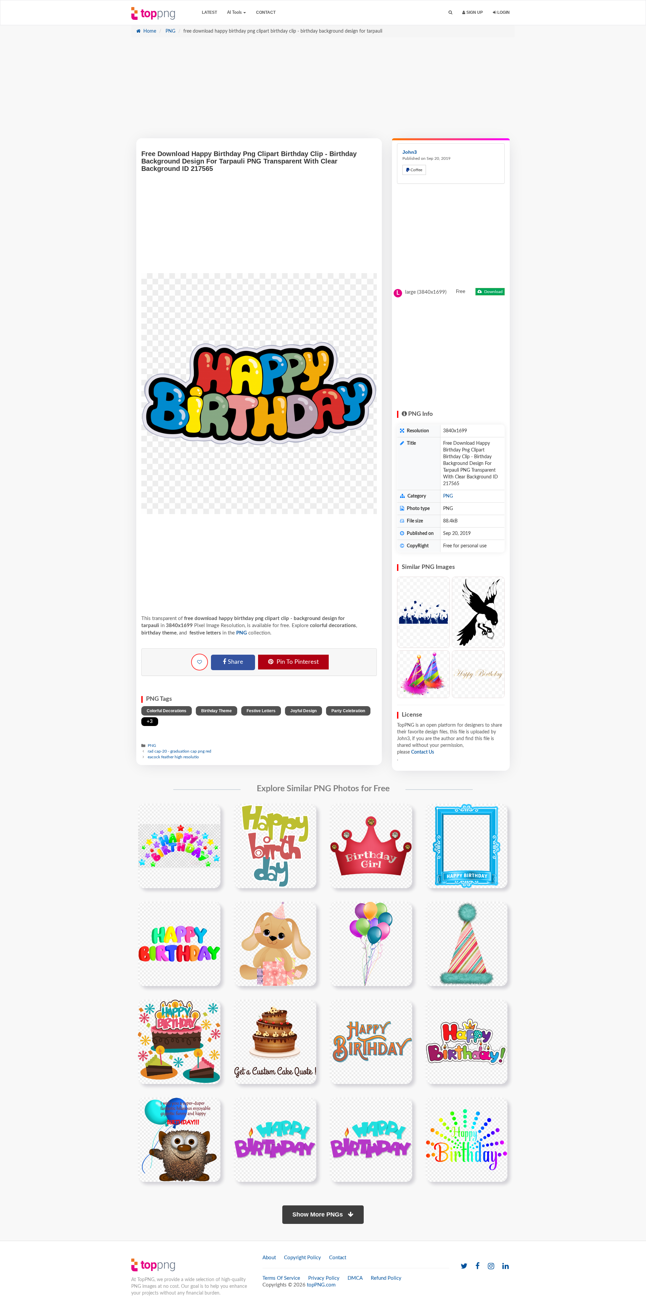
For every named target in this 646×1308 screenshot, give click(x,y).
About (269, 1257)
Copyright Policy (302, 1257)
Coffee (415, 170)
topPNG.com (321, 1284)
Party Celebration (348, 710)
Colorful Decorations (166, 710)
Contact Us (422, 752)
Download (493, 292)
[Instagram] (491, 1266)
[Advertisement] (323, 91)
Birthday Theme (216, 710)
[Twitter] (464, 1266)
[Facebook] (477, 1266)
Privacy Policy (323, 1278)
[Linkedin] (505, 1266)
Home (149, 31)
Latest (209, 12)
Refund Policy (386, 1278)
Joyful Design (303, 710)
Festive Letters (261, 710)
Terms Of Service (281, 1278)
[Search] (450, 13)
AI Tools (235, 12)
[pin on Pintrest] (211, 813)
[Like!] (199, 662)
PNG (169, 31)
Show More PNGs (318, 1214)
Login (503, 12)
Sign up (474, 12)
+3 (150, 721)
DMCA (355, 1278)
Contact (266, 12)
